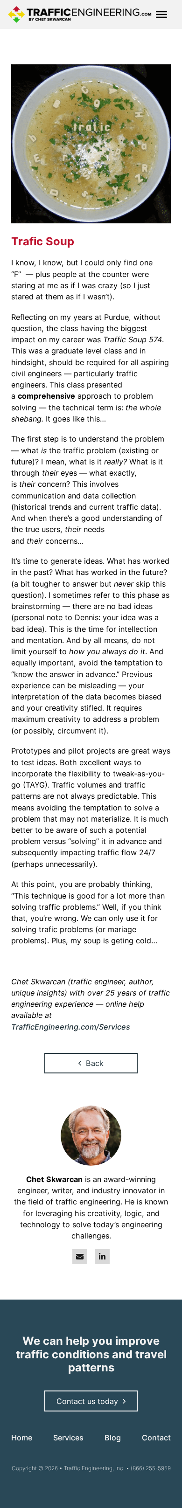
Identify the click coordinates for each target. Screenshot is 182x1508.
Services (68, 1437)
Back (95, 1063)
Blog (113, 1437)
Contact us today (87, 1401)
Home (21, 1437)
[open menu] (161, 14)
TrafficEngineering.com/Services (70, 1026)
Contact (156, 1437)
